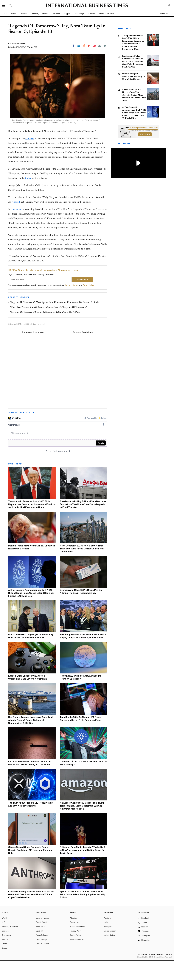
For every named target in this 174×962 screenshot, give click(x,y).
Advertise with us (77, 939)
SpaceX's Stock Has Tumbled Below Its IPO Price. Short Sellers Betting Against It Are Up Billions (82, 894)
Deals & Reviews (106, 13)
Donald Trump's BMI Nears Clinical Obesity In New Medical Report (133, 76)
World (13, 13)
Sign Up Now (144, 134)
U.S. (5, 13)
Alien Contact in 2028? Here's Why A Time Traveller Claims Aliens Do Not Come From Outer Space (82, 549)
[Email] (99, 45)
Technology (79, 13)
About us (73, 918)
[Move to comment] (104, 45)
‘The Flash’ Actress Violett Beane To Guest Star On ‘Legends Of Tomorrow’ (48, 307)
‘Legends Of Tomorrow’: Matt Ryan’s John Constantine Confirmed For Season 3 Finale (54, 302)
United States (109, 935)
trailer (28, 177)
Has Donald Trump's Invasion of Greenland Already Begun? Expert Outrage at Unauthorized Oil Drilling (30, 720)
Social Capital (41, 922)
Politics (24, 13)
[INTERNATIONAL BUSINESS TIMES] (87, 5)
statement (17, 209)
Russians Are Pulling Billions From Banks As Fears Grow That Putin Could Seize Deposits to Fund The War (83, 504)
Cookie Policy (75, 935)
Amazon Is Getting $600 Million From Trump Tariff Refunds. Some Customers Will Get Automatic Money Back (82, 806)
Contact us (74, 922)
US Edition (164, 14)
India (106, 922)
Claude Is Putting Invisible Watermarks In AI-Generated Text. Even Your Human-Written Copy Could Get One (31, 894)
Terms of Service (72, 285)
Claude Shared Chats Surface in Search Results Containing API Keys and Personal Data (30, 850)
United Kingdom (110, 931)
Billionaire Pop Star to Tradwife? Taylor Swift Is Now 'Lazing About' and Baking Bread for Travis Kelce (82, 850)
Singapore (108, 927)
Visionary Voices (42, 918)
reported (16, 201)
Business (56, 13)
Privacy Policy (88, 285)
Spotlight (39, 931)
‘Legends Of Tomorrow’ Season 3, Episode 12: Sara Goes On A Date (45, 312)
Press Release (42, 935)
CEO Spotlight (41, 939)
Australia (107, 918)
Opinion (91, 13)
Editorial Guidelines (83, 332)
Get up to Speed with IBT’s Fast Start (143, 128)
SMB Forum (41, 927)
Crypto (67, 13)
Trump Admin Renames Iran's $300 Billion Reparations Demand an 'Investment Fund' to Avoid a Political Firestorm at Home (31, 504)
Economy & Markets (39, 13)
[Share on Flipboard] (89, 45)
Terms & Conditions (78, 927)
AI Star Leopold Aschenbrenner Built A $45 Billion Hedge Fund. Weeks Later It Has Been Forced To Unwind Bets (31, 593)
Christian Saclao (18, 43)
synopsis (29, 138)
